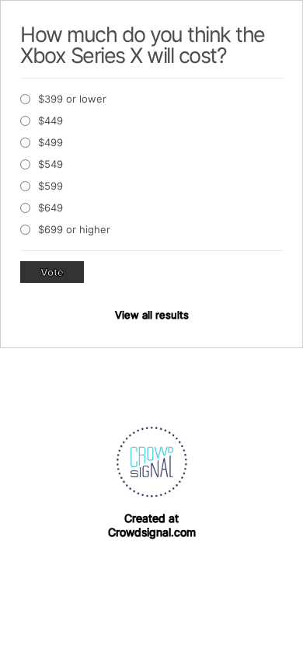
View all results (152, 315)
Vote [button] (52, 272)
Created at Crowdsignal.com (152, 525)
